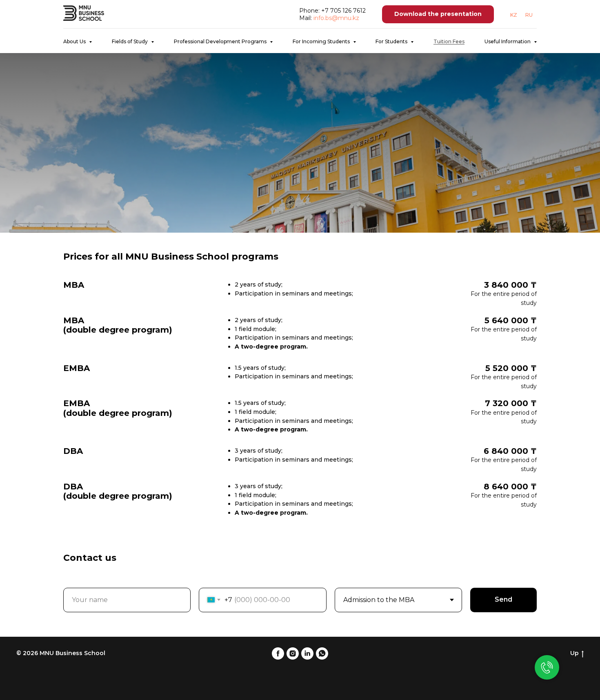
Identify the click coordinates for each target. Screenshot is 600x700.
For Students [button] (392, 41)
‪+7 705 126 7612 (343, 10)
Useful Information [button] (508, 41)
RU (529, 15)
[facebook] (278, 653)
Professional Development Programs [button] (221, 41)
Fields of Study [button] (130, 41)
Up (574, 653)
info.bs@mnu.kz (336, 18)
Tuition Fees (448, 41)
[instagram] (293, 653)
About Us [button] (75, 41)
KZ (513, 15)
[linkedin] (307, 653)
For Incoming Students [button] (322, 41)
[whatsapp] (322, 653)
